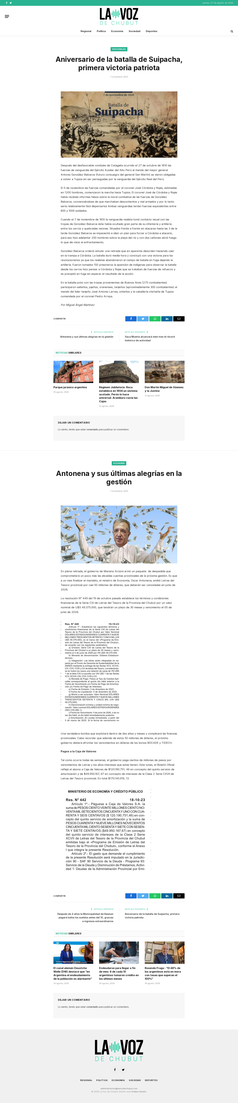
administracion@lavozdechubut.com (119, 1088)
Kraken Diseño (139, 1091)
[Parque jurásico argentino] (73, 372)
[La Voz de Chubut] (119, 16)
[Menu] (7, 16)
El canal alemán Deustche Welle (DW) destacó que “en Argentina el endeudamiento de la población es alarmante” (72, 973)
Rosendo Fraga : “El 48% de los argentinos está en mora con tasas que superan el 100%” (163, 973)
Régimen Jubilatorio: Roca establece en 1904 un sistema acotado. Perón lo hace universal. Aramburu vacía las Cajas (118, 394)
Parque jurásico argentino (70, 387)
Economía (117, 31)
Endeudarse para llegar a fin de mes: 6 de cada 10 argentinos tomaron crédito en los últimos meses (119, 973)
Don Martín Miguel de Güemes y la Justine (164, 389)
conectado (92, 429)
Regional (86, 31)
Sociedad (134, 31)
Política (101, 31)
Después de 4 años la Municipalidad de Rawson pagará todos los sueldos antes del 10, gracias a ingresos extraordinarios (85, 917)
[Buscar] (231, 31)
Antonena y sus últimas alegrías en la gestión (86, 336)
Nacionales (119, 49)
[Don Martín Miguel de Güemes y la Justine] (165, 372)
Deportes (151, 31)
